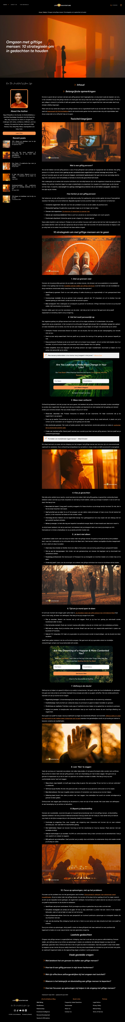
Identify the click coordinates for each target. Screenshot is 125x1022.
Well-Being (40, 1002)
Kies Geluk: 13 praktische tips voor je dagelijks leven (24, 164)
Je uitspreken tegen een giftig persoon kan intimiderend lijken (95, 613)
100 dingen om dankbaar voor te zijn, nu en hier (24, 197)
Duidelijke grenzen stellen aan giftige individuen (79, 286)
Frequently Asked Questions (73, 1002)
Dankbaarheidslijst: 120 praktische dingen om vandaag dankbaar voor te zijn (24, 187)
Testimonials (68, 1005)
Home (40, 12)
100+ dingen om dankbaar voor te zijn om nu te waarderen (24, 142)
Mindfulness (40, 1005)
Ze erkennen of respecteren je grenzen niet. (76, 211)
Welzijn (45, 12)
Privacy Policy (97, 1005)
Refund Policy (97, 1008)
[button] (113, 5)
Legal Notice (96, 1002)
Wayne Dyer (98, 355)
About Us (67, 1008)
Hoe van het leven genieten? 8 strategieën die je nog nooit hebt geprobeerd (24, 154)
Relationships (41, 1008)
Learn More (19, 133)
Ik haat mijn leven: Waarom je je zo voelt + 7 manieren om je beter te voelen (24, 176)
